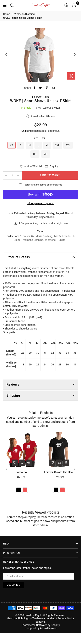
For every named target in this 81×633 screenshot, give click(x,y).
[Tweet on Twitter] (40, 87)
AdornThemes (48, 628)
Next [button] (75, 55)
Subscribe (13, 585)
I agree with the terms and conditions (42, 184)
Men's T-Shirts (62, 236)
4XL (35, 154)
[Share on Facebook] (35, 87)
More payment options (40, 203)
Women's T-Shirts (55, 239)
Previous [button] (6, 55)
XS (11, 145)
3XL (68, 145)
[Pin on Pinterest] (47, 87)
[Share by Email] (53, 87)
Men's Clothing (44, 236)
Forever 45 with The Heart (59, 472)
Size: (39, 138)
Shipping (26, 130)
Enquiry (53, 166)
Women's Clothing (24, 14)
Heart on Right (40, 96)
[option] (41, 55)
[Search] (12, 5)
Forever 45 (27, 236)
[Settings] (66, 5)
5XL (45, 154)
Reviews (12, 384)
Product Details (18, 257)
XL (47, 145)
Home (6, 14)
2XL (57, 145)
